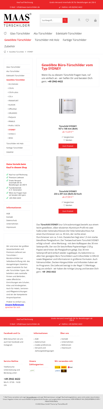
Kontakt (9, 217)
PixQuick (12, 117)
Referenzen (66, 345)
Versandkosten (31, 397)
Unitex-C (12, 134)
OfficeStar (12, 109)
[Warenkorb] (95, 21)
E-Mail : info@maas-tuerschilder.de (25, 7)
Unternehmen (12, 224)
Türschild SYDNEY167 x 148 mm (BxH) (68, 127)
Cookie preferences (43, 345)
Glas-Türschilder (13, 67)
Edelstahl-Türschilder (15, 75)
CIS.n (10, 96)
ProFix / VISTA (14, 125)
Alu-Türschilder (12, 71)
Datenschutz (11, 220)
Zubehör (10, 152)
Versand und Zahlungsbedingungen (44, 349)
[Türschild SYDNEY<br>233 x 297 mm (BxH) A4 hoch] (68, 171)
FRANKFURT (13, 100)
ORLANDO (12, 113)
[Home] (5, 33)
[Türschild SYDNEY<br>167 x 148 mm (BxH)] (68, 106)
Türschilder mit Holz (14, 143)
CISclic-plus (13, 92)
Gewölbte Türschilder (15, 80)
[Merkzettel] (87, 21)
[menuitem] (95, 20)
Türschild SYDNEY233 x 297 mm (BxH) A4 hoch (68, 192)
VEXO (10, 138)
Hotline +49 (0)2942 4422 (72, 7)
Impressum (11, 227)
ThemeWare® (62, 404)
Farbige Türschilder (14, 148)
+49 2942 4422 (12, 379)
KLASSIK (11, 105)
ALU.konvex (13, 84)
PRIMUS (11, 121)
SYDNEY (11, 129)
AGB (8, 213)
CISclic (11, 88)
